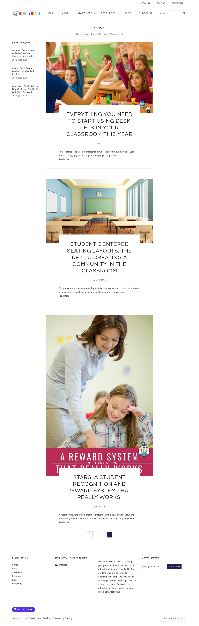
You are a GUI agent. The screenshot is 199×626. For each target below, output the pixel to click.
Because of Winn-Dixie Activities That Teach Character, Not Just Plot (23, 53)
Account (145, 3)
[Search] (184, 13)
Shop (64, 13)
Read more (64, 159)
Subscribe (146, 13)
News (86, 34)
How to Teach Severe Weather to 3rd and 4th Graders (23, 71)
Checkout (177, 3)
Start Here (84, 13)
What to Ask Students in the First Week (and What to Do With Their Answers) (25, 89)
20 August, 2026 (19, 59)
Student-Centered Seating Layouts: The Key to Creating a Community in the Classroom (99, 257)
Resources (108, 13)
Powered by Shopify (62, 618)
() (161, 3)
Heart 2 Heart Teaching (40, 618)
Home (50, 13)
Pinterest (62, 564)
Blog (128, 13)
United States (172, 618)
